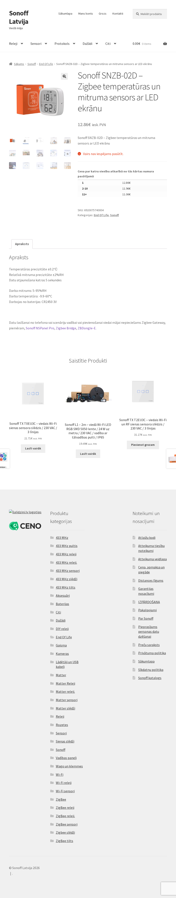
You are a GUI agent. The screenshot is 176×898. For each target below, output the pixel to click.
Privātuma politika (152, 653)
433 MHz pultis (66, 546)
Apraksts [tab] (22, 244)
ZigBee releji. (65, 816)
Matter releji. (65, 691)
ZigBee (61, 799)
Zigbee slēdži (65, 832)
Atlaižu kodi (146, 537)
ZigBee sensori (66, 824)
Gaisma (61, 645)
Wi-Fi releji (63, 782)
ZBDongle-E (87, 328)
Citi (108, 43)
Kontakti (117, 13)
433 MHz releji (66, 554)
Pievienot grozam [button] (143, 445)
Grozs (102, 13)
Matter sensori (66, 700)
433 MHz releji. (66, 562)
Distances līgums (150, 580)
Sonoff (31, 64)
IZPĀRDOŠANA (149, 602)
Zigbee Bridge (66, 328)
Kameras (62, 653)
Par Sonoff (145, 618)
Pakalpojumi (147, 610)
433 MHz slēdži (66, 579)
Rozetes (62, 725)
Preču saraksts (149, 645)
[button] (64, 76)
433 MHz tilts (65, 587)
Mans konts (85, 13)
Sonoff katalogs (149, 678)
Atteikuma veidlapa (152, 559)
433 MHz (62, 537)
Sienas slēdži (65, 741)
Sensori (35, 43)
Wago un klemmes (69, 766)
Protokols (62, 43)
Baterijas (62, 604)
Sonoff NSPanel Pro (40, 328)
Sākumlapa (65, 13)
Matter (61, 675)
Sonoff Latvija (18, 17)
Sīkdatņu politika (150, 669)
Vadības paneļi (66, 758)
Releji (13, 43)
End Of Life (46, 64)
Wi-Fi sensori (65, 791)
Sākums (19, 64)
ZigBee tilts (64, 841)
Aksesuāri (63, 595)
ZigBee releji (65, 807)
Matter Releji (65, 683)
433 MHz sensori (68, 570)
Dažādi (87, 43)
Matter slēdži (65, 708)
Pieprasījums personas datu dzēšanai (148, 632)
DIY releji (62, 629)
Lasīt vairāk (33, 448)
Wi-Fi (59, 774)
